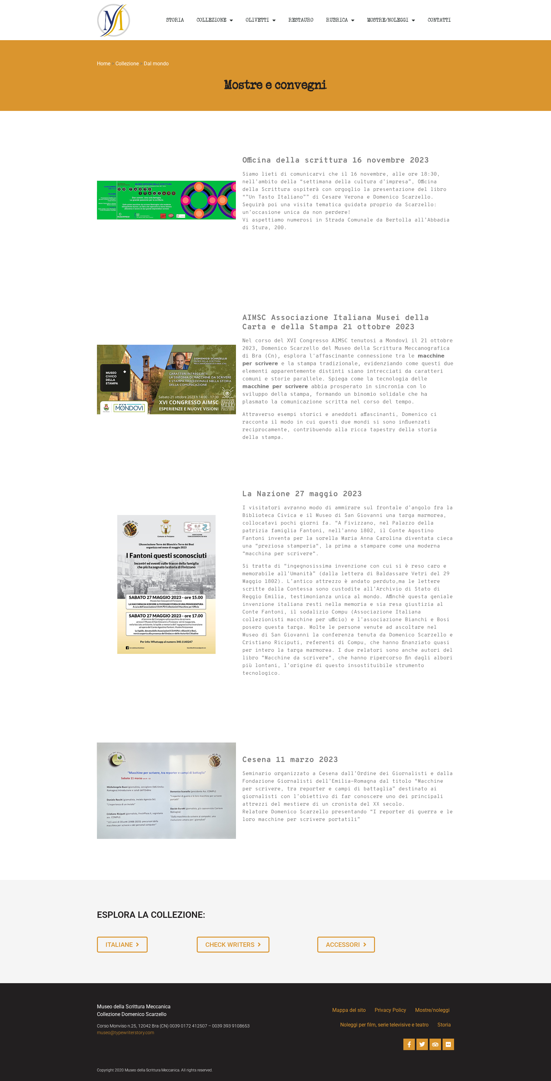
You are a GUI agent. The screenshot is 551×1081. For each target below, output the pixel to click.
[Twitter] (422, 1044)
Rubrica (337, 20)
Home (103, 64)
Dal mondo (156, 64)
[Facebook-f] (409, 1044)
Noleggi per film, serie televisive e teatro (384, 1025)
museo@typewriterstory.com (125, 1032)
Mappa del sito (349, 1010)
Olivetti (257, 20)
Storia (175, 20)
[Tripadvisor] (435, 1044)
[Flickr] (448, 1044)
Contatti (439, 20)
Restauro (301, 20)
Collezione (211, 20)
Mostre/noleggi (387, 20)
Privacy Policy (390, 1010)
